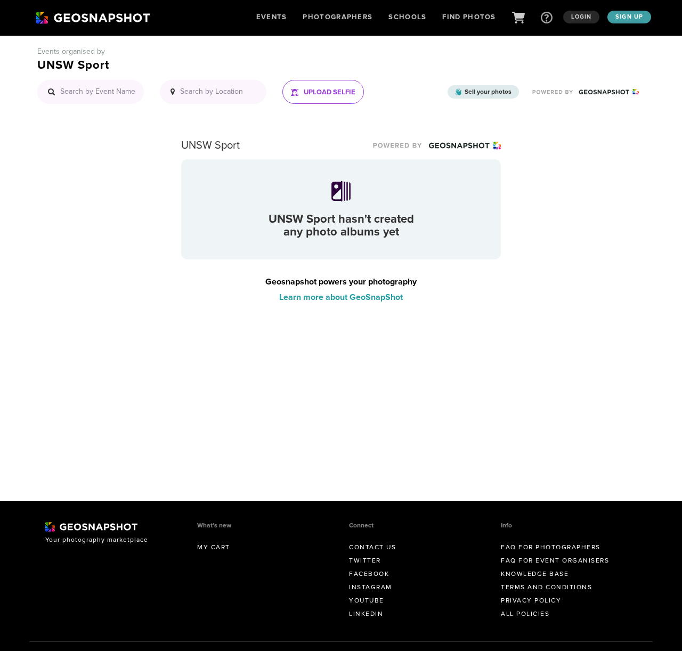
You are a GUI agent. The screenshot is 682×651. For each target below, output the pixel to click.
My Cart (213, 547)
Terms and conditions (546, 587)
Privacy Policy (531, 600)
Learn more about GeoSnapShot (341, 297)
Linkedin (366, 614)
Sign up (629, 16)
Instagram (370, 587)
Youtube (366, 600)
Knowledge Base (535, 574)
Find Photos (469, 17)
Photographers (337, 17)
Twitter (365, 560)
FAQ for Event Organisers (555, 560)
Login (581, 16)
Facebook (369, 574)
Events (271, 17)
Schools (407, 17)
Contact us (372, 547)
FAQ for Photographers (550, 547)
